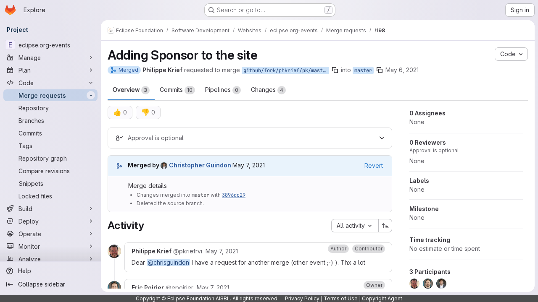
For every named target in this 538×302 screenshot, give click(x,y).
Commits (176, 89)
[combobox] (354, 225)
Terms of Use (341, 298)
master (363, 70)
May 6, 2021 (402, 69)
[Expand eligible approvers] (382, 138)
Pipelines (221, 89)
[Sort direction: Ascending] (385, 225)
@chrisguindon (168, 262)
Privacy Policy (302, 298)
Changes (267, 89)
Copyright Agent (382, 298)
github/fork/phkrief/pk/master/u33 (286, 70)
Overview (130, 89)
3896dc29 (233, 195)
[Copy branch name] (335, 70)
